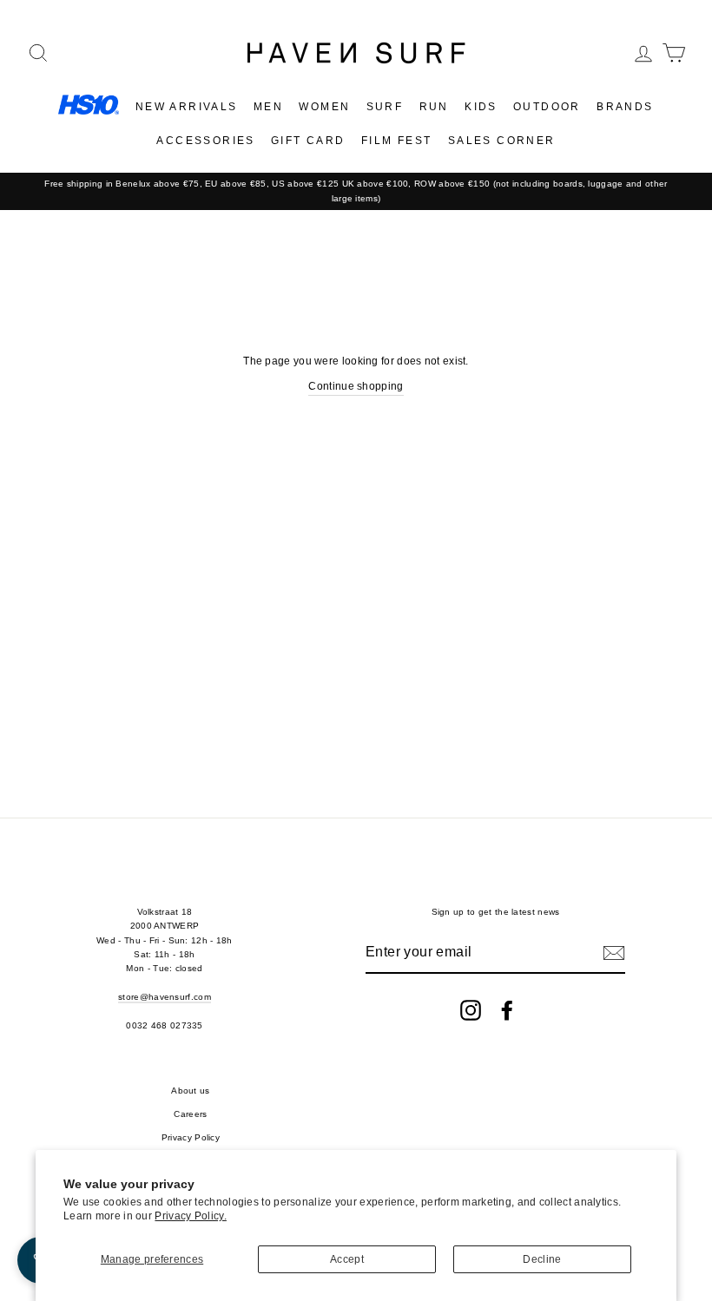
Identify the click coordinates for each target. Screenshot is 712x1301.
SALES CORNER (502, 141)
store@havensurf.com (164, 997)
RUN (434, 107)
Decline (542, 1259)
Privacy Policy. (191, 1216)
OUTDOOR (547, 107)
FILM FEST (396, 141)
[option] (356, 191)
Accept (347, 1259)
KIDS (481, 107)
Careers (190, 1114)
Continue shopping (355, 386)
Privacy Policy (191, 1137)
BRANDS (625, 107)
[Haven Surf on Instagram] (470, 1010)
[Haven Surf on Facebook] (507, 1010)
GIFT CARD (308, 141)
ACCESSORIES (205, 141)
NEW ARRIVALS (186, 107)
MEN (268, 107)
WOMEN (324, 107)
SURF (385, 107)
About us (190, 1090)
